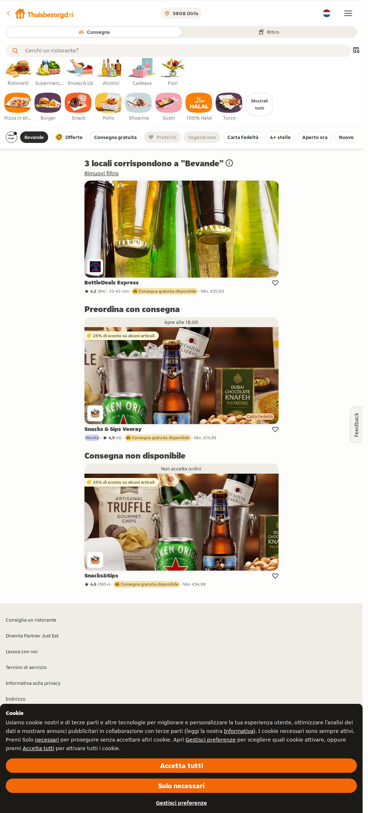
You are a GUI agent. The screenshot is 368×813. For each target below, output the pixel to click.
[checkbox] (18, 107)
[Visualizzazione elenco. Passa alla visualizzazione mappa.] (356, 51)
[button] (40, 13)
